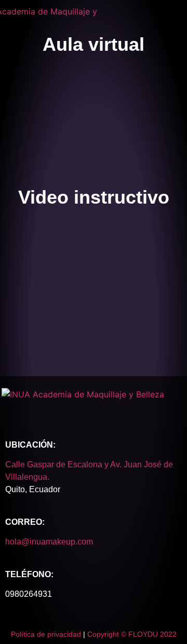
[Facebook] (28, 411)
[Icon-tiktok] (116, 411)
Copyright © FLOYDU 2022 (132, 634)
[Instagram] (72, 411)
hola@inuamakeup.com (49, 541)
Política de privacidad (46, 634)
